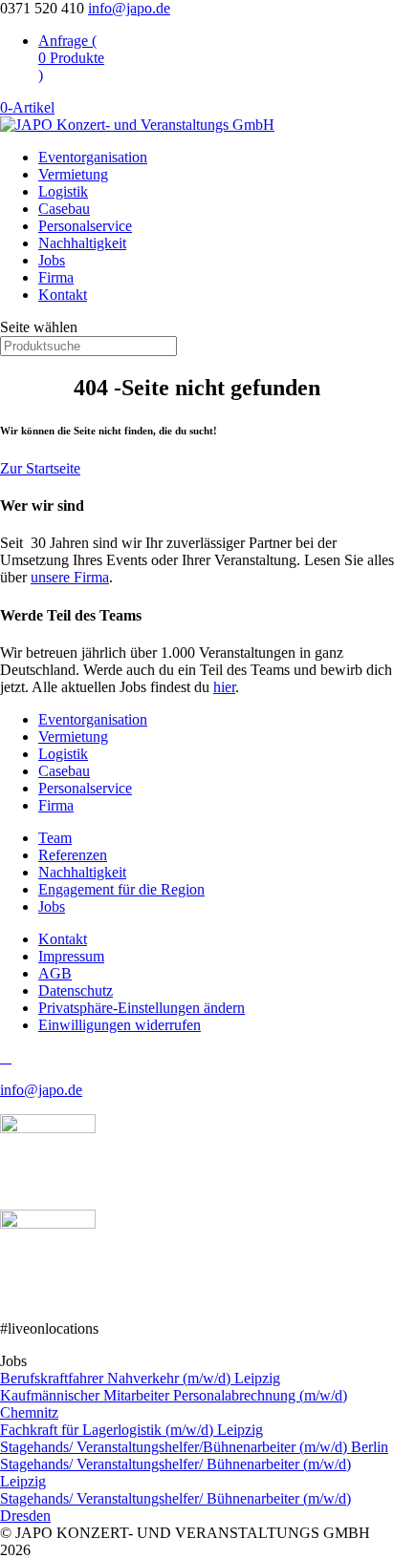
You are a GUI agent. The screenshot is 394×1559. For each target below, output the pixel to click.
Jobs (51, 260)
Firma (56, 277)
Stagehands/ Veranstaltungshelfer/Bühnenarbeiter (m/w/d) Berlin (194, 1447)
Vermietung (73, 174)
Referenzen (72, 855)
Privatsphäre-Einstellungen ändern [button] (141, 1008)
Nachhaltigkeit (82, 243)
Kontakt (62, 294)
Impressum (71, 956)
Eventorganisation (92, 157)
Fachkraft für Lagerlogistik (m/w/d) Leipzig (131, 1430)
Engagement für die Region (121, 889)
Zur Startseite (40, 468)
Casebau (64, 208)
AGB (55, 973)
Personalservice (85, 226)
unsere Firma (70, 577)
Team (55, 838)
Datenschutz (75, 990)
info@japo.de (41, 1090)
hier (224, 687)
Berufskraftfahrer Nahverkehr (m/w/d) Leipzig (140, 1378)
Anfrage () (71, 57)
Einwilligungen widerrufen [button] (119, 1025)
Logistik (63, 191)
